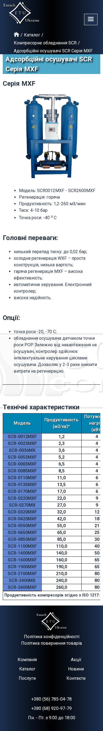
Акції (76, 659)
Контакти (75, 678)
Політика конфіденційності (51, 636)
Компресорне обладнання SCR (45, 42)
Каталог (32, 35)
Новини (76, 669)
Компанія (27, 659)
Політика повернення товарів (51, 643)
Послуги (27, 678)
